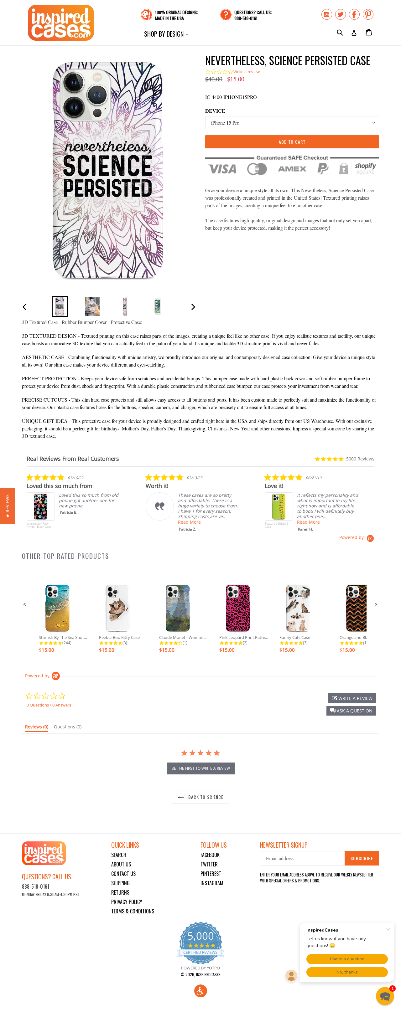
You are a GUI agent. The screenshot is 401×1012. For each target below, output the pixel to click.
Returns (120, 892)
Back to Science (205, 797)
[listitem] (74, 504)
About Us (121, 864)
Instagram (211, 883)
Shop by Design (167, 34)
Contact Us (123, 873)
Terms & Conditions (132, 911)
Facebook (210, 855)
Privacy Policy (126, 902)
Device (215, 110)
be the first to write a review (200, 768)
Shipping (120, 883)
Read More (189, 522)
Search (118, 855)
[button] (25, 604)
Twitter (209, 864)
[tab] (36, 728)
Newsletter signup (284, 845)
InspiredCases (208, 974)
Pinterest (210, 873)
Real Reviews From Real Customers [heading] (73, 458)
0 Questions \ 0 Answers (49, 705)
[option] (60, 306)
